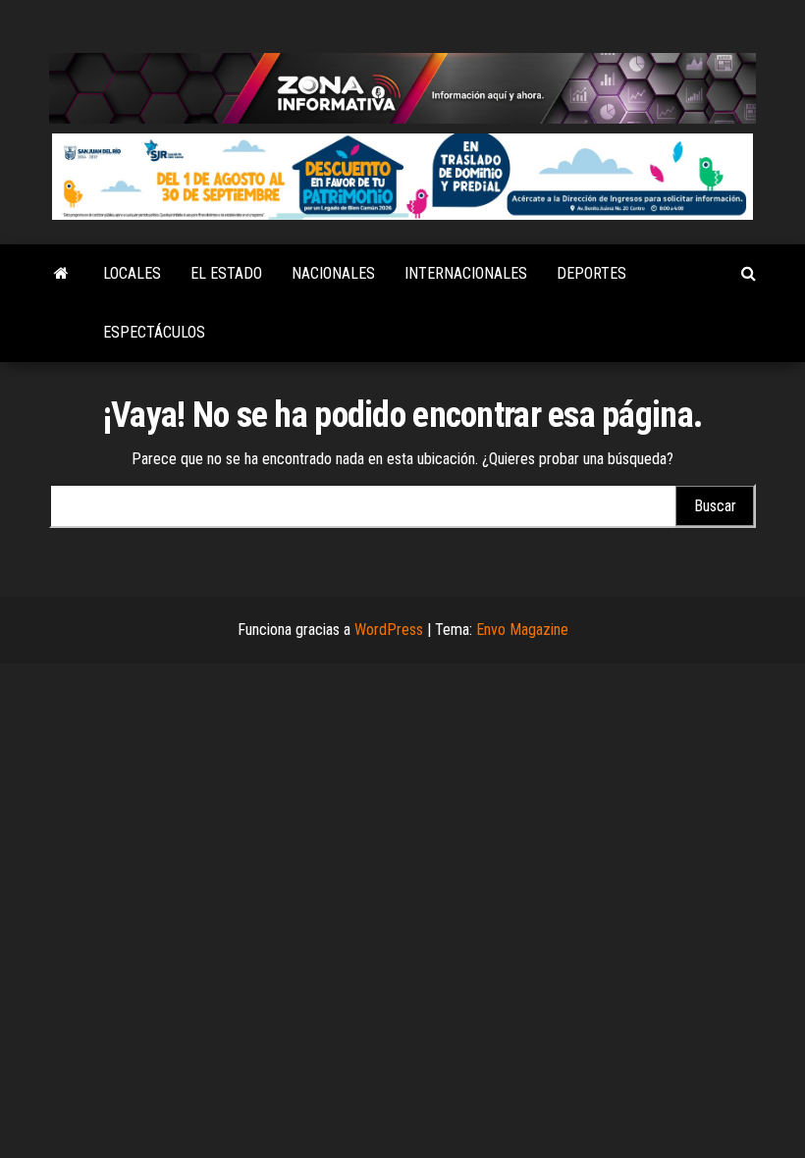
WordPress (388, 629)
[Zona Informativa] (61, 273)
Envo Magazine (522, 629)
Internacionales (465, 273)
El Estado (226, 273)
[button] (402, 177)
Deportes (591, 273)
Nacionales (333, 273)
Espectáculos (154, 332)
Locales (132, 273)
